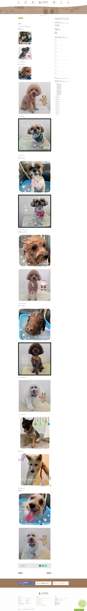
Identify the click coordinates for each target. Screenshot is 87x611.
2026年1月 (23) (59, 94)
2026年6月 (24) (59, 87)
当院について (21, 600)
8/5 (55, 72)
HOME (41, 15)
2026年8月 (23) (59, 84)
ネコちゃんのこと (39, 600)
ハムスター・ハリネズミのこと (41, 605)
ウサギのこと (39, 602)
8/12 (55, 50)
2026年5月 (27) (59, 88)
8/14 (55, 46)
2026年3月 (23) (59, 91)
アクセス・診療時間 (21, 603)
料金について (28, 600)
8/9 (55, 61)
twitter (46, 566)
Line (43, 566)
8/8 (55, 65)
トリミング (20, 605)
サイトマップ (28, 603)
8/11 (55, 54)
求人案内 (27, 602)
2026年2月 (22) (59, 92)
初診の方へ (20, 602)
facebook (40, 566)
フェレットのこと (39, 603)
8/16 (55, 39)
